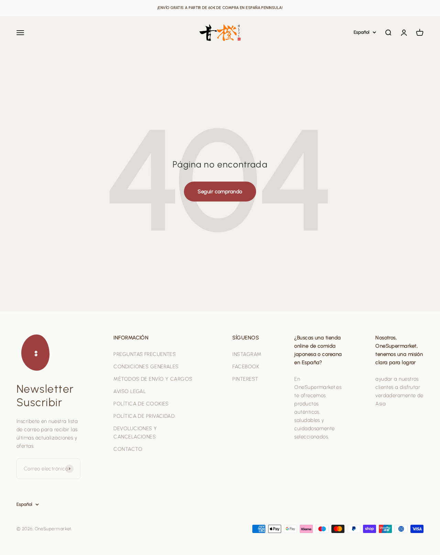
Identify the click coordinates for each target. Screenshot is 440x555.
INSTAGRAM (246, 354)
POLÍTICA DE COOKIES (141, 404)
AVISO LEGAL (129, 391)
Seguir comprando (220, 191)
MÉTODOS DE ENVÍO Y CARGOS (152, 379)
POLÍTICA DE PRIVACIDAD (144, 416)
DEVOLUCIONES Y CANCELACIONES (135, 432)
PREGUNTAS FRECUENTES (144, 354)
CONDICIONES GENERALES (145, 366)
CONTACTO (127, 449)
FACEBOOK (245, 366)
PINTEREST (245, 379)
